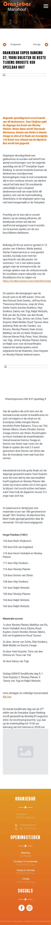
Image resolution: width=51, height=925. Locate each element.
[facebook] (21, 908)
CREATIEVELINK (44, 921)
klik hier (7, 696)
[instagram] (29, 908)
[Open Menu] (46, 6)
